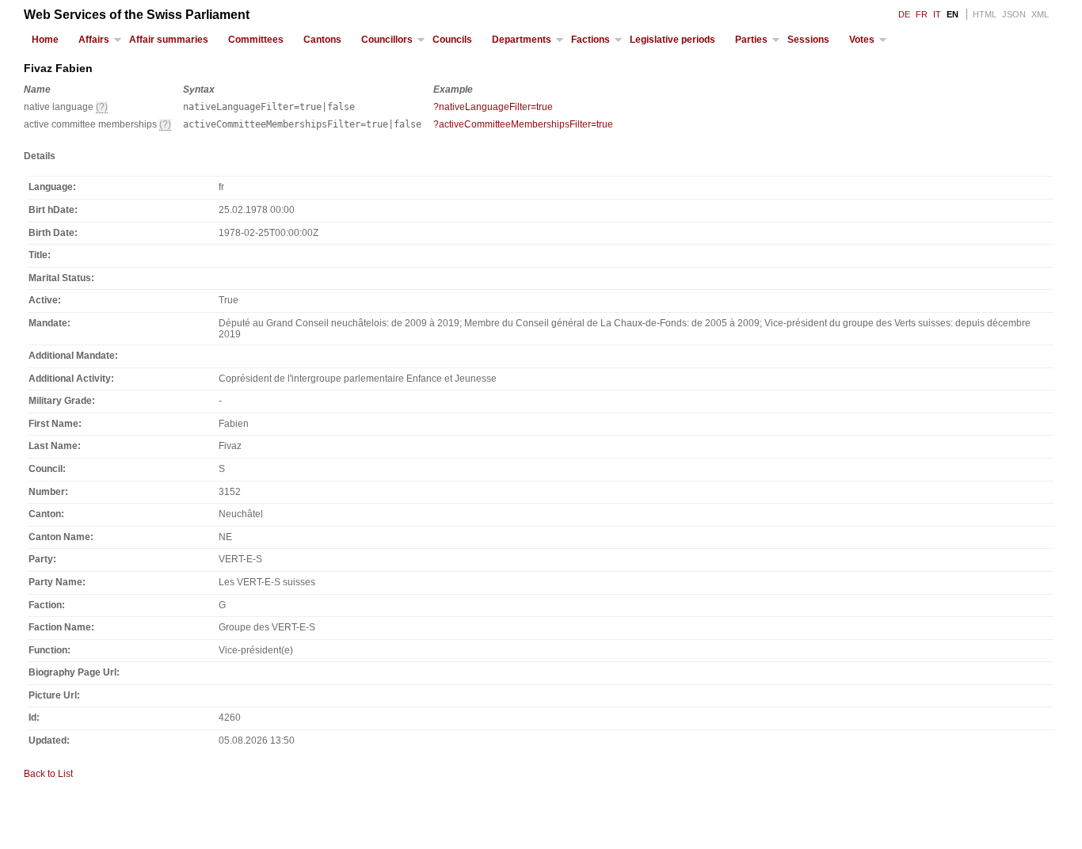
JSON (1014, 14)
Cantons (322, 39)
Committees (256, 39)
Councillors (387, 39)
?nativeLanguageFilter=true (493, 106)
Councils (452, 39)
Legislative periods (672, 39)
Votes (861, 39)
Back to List (48, 773)
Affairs (93, 39)
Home (45, 39)
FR (922, 14)
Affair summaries (168, 39)
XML (1040, 14)
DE (904, 14)
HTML (984, 14)
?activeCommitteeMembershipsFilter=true (523, 124)
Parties (751, 39)
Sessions (808, 39)
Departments (521, 39)
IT (937, 14)
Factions (590, 39)
